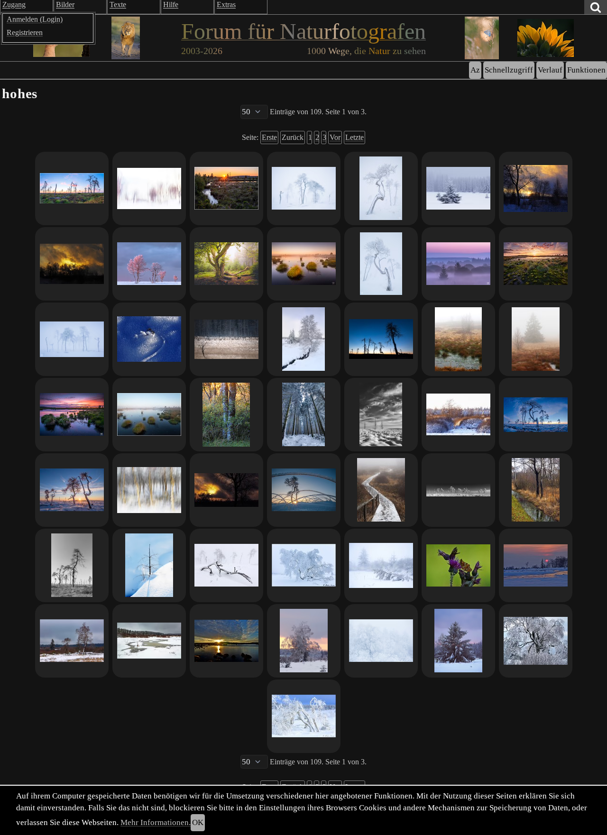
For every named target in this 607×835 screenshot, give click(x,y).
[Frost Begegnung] (226, 339)
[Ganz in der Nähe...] (72, 414)
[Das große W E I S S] (226, 565)
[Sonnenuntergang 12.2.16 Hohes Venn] (226, 641)
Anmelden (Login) (35, 19)
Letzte (354, 137)
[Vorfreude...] (381, 264)
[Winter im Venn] (149, 641)
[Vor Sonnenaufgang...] (458, 264)
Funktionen (586, 69)
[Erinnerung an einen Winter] (303, 339)
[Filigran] (303, 641)
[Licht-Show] (149, 264)
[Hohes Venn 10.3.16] (535, 565)
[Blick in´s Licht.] (226, 490)
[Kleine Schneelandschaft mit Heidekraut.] (149, 339)
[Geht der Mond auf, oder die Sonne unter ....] (72, 264)
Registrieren (25, 32)
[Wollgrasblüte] (226, 188)
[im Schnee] (303, 490)
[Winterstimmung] (535, 188)
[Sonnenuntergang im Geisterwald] (72, 188)
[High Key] (149, 188)
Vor (335, 137)
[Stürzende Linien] (303, 414)
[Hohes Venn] (149, 414)
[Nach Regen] (458, 565)
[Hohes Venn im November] (535, 490)
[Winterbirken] (149, 490)
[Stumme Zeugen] (72, 565)
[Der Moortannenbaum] (535, 339)
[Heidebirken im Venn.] (226, 414)
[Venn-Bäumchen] (458, 188)
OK (197, 822)
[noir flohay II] (535, 414)
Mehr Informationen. (155, 822)
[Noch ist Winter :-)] (149, 565)
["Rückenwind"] (303, 264)
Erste (269, 137)
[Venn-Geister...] (72, 339)
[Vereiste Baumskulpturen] (303, 716)
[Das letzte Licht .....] (458, 641)
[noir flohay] (72, 490)
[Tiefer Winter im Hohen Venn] (381, 641)
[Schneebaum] (535, 641)
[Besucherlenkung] (381, 490)
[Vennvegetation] (458, 414)
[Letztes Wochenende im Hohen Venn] (381, 565)
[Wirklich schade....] (381, 188)
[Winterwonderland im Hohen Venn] (303, 565)
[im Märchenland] (226, 264)
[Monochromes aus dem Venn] (303, 188)
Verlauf (550, 69)
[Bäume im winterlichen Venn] (72, 641)
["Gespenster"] (458, 490)
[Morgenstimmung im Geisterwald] (381, 339)
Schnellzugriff (509, 69)
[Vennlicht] (535, 264)
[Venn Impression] (458, 339)
